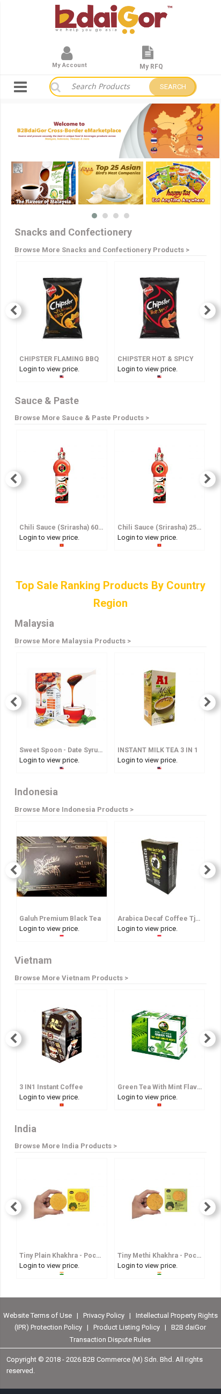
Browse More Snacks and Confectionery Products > (101, 250)
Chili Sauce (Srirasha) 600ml (64, 527)
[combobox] (105, 87)
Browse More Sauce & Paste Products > (81, 418)
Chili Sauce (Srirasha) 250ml (162, 527)
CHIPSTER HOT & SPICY (155, 359)
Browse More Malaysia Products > (72, 641)
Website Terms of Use (37, 1315)
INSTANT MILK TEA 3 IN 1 (157, 750)
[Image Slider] (110, 131)
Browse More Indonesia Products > (74, 809)
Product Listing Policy (126, 1327)
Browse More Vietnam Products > (71, 978)
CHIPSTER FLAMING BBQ (59, 359)
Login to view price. (49, 369)
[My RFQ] (147, 57)
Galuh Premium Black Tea (60, 918)
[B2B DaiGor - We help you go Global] (114, 11)
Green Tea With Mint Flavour (162, 1087)
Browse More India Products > (65, 1146)
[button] (94, 215)
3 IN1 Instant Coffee (51, 1087)
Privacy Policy (104, 1315)
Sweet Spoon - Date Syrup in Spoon (75, 750)
